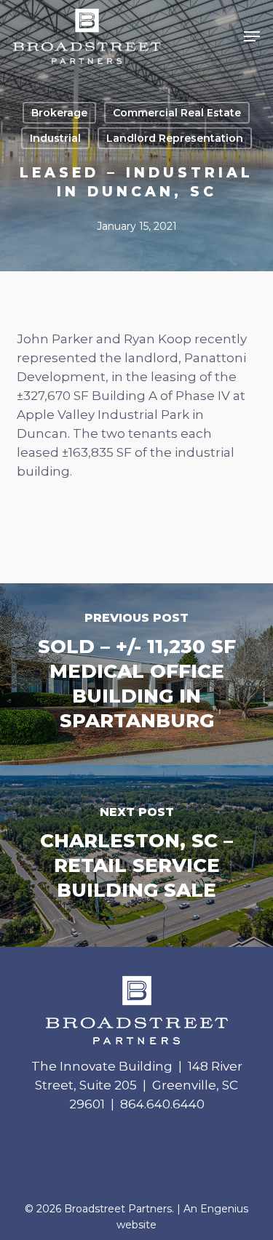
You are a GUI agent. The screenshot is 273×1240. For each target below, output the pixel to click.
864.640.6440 (162, 1104)
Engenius (224, 1208)
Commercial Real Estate (177, 112)
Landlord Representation (174, 138)
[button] (252, 36)
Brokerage (59, 112)
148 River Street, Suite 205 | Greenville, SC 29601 (138, 1085)
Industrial (55, 138)
